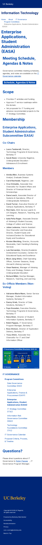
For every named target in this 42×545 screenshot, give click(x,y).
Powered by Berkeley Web (15, 517)
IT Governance (21, 19)
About (11, 19)
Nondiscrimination (11, 523)
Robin (22, 461)
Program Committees (11, 22)
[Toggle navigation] (38, 4)
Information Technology (20, 13)
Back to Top (8, 533)
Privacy (7, 527)
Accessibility (9, 520)
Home (3, 19)
